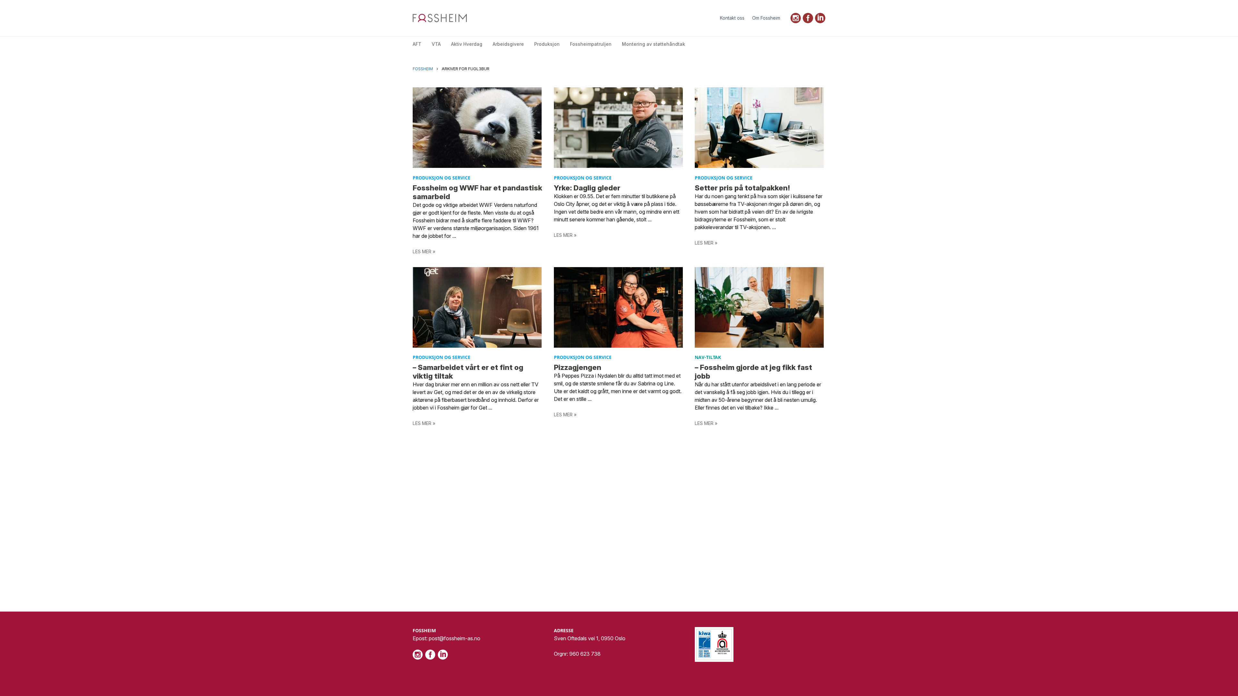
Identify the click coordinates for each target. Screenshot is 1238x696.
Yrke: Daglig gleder (587, 187)
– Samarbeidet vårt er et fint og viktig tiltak (468, 371)
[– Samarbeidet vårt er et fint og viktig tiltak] (478, 307)
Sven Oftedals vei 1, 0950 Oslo (589, 638)
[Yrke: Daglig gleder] (619, 127)
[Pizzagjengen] (619, 307)
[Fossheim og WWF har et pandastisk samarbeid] (478, 127)
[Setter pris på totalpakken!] (760, 127)
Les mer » (424, 251)
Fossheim (423, 68)
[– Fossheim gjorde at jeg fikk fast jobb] (760, 307)
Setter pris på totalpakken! (742, 187)
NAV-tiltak (708, 357)
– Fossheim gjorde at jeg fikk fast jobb (753, 371)
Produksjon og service (441, 178)
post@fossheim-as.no (454, 638)
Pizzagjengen (577, 367)
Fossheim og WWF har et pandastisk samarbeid (477, 192)
